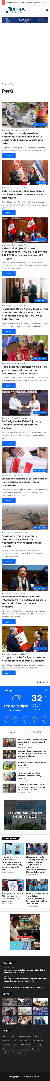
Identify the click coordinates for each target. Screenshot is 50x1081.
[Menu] (3, 11)
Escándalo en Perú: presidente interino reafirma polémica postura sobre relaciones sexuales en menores (24, 601)
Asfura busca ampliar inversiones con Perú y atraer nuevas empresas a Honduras (24, 194)
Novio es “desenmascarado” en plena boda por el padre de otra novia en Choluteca (32, 753)
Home (5, 84)
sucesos (14, 1049)
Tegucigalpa (25, 1049)
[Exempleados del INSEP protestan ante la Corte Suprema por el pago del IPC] (40, 1011)
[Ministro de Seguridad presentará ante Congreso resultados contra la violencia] (40, 1020)
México (5, 1049)
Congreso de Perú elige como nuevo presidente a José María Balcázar (24, 659)
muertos (39, 1045)
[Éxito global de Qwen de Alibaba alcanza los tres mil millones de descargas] (13, 885)
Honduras (6, 1045)
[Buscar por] (47, 11)
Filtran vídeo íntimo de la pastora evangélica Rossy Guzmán (29, 775)
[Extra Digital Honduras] (15, 10)
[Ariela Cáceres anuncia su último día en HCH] (9, 765)
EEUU (27, 1041)
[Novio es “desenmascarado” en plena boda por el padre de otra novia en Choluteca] (9, 754)
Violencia (6, 1053)
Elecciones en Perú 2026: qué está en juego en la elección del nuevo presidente (25, 482)
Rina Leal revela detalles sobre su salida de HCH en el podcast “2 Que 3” (32, 742)
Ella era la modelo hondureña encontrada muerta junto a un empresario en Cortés (31, 787)
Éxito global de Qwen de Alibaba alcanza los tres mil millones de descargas (12, 897)
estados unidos (38, 1041)
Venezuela (35, 1049)
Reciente (37, 732)
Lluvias (15, 1045)
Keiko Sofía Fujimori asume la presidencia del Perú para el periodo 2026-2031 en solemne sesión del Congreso (24, 253)
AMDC (5, 1037)
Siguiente (40, 682)
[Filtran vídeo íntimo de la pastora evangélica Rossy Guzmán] (9, 776)
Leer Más (8, 155)
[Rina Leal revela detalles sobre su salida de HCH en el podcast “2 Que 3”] (9, 742)
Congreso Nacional (23, 1037)
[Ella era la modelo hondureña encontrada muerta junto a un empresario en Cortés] (9, 788)
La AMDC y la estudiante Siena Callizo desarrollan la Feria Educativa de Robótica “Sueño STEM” (37, 898)
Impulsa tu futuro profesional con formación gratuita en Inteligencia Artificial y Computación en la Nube (12, 863)
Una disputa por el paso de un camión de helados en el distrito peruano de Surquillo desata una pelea (22, 138)
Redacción (7, 130)
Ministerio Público (27, 1045)
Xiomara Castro (18, 1053)
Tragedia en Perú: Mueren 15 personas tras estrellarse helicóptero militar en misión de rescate (22, 541)
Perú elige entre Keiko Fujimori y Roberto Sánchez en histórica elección (21, 425)
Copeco (36, 1037)
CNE (12, 1037)
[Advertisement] (25, 53)
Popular (12, 732)
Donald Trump (17, 1041)
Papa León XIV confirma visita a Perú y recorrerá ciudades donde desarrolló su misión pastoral (24, 370)
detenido (6, 1041)
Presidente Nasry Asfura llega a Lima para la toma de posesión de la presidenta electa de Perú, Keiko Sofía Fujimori (25, 314)
